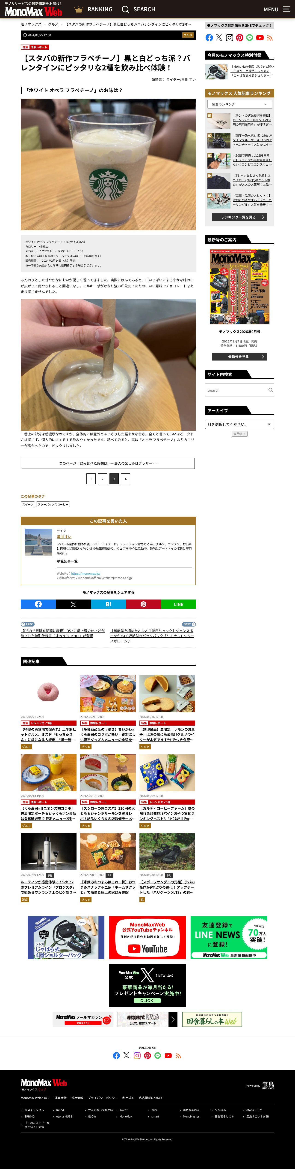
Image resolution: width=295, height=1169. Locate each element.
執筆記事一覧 (67, 561)
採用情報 (77, 1098)
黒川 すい (64, 536)
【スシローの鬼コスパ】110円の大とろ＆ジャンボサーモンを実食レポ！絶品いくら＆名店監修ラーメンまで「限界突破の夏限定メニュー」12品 (108, 818)
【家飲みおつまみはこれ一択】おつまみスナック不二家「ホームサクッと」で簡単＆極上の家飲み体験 (108, 887)
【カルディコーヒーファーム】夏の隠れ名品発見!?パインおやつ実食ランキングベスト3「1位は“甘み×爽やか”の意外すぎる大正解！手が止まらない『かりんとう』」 (167, 818)
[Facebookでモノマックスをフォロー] (209, 39)
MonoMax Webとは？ (35, 1098)
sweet (124, 1110)
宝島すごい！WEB (257, 1116)
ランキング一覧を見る (238, 217)
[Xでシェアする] (73, 604)
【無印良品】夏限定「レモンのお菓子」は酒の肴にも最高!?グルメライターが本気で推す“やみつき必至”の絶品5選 (167, 737)
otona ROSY (254, 1110)
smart (155, 1116)
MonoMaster (191, 1116)
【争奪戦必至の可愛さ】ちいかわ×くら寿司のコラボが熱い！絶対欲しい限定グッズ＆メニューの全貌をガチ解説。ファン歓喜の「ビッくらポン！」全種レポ (108, 739)
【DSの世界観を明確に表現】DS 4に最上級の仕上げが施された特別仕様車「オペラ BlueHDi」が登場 (63, 633)
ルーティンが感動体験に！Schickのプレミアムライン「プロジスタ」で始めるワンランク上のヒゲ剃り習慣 (48, 889)
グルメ (187, 35)
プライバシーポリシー (103, 1098)
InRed (60, 1110)
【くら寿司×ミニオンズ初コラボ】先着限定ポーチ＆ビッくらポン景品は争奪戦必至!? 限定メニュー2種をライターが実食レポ (48, 816)
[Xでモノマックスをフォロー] (219, 39)
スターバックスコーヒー (53, 504)
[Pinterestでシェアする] (143, 604)
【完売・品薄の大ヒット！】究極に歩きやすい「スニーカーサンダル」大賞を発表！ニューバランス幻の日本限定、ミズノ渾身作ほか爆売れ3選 (252, 200)
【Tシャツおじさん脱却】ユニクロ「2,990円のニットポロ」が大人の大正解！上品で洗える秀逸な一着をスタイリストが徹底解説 (252, 180)
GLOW (92, 1116)
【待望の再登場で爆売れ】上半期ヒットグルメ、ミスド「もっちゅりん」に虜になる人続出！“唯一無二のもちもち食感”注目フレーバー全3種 (48, 739)
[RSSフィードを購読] (270, 39)
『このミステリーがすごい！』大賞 (37, 1125)
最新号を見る (238, 356)
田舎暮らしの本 (224, 1116)
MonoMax (126, 1116)
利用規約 (128, 1098)
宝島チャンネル (34, 1110)
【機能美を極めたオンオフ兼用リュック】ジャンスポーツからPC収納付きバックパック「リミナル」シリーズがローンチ (152, 635)
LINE (178, 604)
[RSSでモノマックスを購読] (178, 1056)
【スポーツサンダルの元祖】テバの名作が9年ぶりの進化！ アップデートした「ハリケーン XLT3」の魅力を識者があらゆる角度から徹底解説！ (167, 892)
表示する (240, 434)
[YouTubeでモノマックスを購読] (260, 39)
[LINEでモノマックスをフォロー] (250, 39)
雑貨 (25, 899)
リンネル (220, 1110)
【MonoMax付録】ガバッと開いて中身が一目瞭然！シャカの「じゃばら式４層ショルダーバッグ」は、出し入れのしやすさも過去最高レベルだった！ (252, 71)
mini (154, 1110)
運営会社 (61, 1098)
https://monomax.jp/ (85, 573)
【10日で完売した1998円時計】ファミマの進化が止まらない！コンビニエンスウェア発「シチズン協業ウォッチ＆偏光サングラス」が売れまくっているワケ (252, 160)
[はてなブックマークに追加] (108, 604)
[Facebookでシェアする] (38, 604)
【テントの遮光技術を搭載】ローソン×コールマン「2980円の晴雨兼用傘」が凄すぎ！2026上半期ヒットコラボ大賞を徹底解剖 (252, 120)
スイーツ (27, 504)
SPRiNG (30, 1116)
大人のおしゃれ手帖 (100, 1110)
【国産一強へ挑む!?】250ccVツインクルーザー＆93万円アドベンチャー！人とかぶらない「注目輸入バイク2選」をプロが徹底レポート (252, 140)
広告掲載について (151, 1098)
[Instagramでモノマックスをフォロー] (229, 39)
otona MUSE (64, 1116)
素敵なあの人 (191, 1110)
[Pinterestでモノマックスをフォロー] (239, 39)
